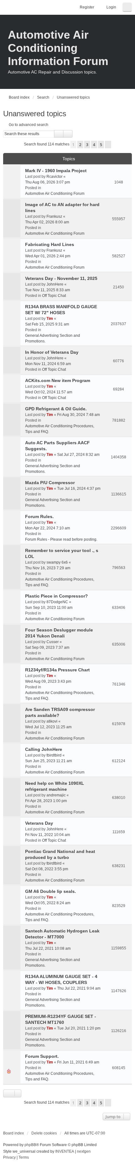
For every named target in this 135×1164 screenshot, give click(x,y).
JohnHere (54, 284)
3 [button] (87, 144)
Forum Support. (42, 1056)
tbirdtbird (54, 755)
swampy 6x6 (57, 562)
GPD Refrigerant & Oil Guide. (56, 408)
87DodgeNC (57, 602)
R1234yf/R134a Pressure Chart (57, 669)
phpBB (30, 1145)
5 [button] (101, 144)
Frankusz (54, 216)
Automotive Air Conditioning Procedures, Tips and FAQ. (59, 429)
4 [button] (94, 144)
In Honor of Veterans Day (51, 352)
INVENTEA (64, 1151)
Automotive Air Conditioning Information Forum (58, 48)
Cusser (52, 642)
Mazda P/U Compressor (50, 482)
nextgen (84, 1151)
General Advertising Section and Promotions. (52, 338)
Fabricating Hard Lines (49, 244)
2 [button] (80, 144)
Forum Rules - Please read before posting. (61, 539)
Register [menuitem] (87, 7)
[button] (108, 144)
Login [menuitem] (111, 7)
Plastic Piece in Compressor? (56, 595)
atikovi (51, 721)
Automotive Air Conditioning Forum (54, 193)
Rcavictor (54, 176)
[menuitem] (9, 1157)
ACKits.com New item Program (57, 380)
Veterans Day (39, 823)
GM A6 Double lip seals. (50, 891)
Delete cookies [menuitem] (44, 1133)
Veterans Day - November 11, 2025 (61, 278)
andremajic (56, 795)
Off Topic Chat (54, 295)
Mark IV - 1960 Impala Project (56, 170)
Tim (49, 318)
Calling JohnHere (43, 749)
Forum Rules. (39, 516)
